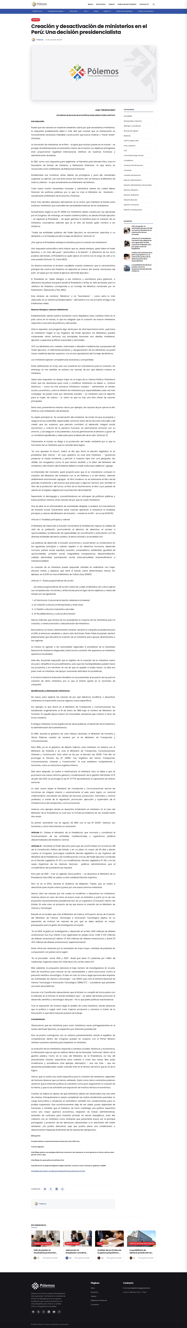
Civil (86, 11)
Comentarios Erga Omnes (133, 155)
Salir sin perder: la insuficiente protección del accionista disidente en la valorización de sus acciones (142, 230)
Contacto (144, 4)
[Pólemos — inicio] (39, 4)
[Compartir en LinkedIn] (56, 1189)
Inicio (90, 4)
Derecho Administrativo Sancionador (138, 185)
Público (107, 11)
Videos (112, 4)
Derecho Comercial (131, 205)
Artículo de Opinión (131, 131)
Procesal (74, 11)
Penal (96, 11)
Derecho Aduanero (131, 190)
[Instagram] (44, 1312)
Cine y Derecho (129, 146)
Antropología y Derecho (133, 121)
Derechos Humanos (124, 11)
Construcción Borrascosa (133, 165)
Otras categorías (146, 11)
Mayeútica (38, 11)
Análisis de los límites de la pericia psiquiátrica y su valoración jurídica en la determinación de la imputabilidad (142, 257)
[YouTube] (54, 1312)
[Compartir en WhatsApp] (62, 1189)
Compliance (128, 160)
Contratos (127, 170)
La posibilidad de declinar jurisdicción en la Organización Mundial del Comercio (142, 268)
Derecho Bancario (130, 200)
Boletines (127, 136)
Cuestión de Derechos (132, 175)
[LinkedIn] (49, 1312)
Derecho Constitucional (133, 210)
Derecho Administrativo (133, 180)
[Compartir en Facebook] (45, 1189)
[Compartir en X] (50, 1189)
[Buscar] (154, 4)
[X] (38, 1312)
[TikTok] (59, 1312)
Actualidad (128, 116)
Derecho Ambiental (131, 195)
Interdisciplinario (56, 11)
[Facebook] (33, 1312)
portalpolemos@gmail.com (139, 1288)
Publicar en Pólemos (127, 4)
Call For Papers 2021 (131, 141)
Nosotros (101, 4)
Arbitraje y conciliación (132, 126)
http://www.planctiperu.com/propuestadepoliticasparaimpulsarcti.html (58, 1171)
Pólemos (39, 40)
